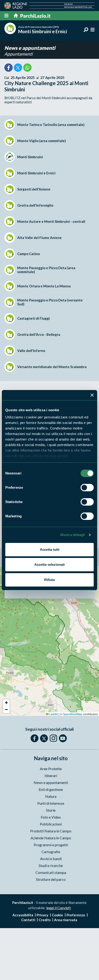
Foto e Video (51, 817)
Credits (45, 920)
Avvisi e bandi (51, 858)
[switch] (87, 487)
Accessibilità (22, 915)
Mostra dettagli (72, 535)
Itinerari (50, 775)
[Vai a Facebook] (34, 738)
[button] (6, 702)
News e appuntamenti (29, 48)
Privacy (42, 915)
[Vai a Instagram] (53, 738)
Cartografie (50, 851)
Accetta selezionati (49, 564)
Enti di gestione (51, 789)
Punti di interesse (50, 803)
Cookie (57, 915)
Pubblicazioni (51, 824)
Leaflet (53, 714)
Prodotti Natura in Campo (50, 831)
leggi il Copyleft (58, 908)
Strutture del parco (51, 879)
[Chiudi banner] (92, 395)
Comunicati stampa (50, 872)
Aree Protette (51, 768)
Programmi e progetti (51, 845)
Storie (50, 810)
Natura (50, 796)
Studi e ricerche (51, 865)
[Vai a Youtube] (63, 738)
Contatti (28, 920)
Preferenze (76, 915)
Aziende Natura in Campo (51, 838)
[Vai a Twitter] (44, 738)
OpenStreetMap (72, 714)
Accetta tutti (49, 549)
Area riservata (65, 920)
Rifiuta (49, 580)
